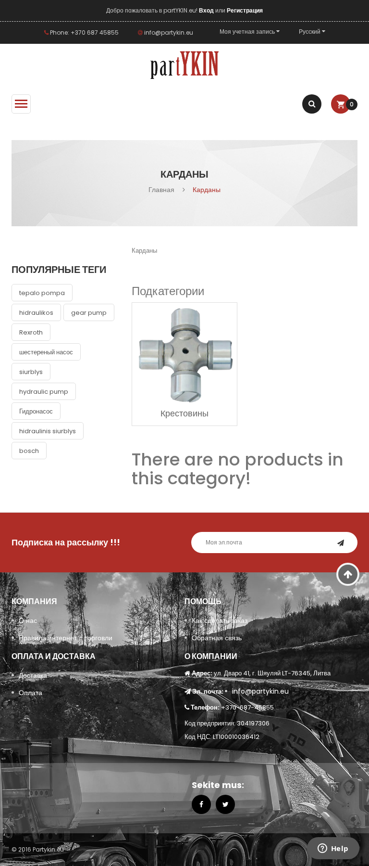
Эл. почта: (207, 691)
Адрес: (202, 673)
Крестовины (184, 413)
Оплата (30, 693)
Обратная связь (217, 638)
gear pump (89, 312)
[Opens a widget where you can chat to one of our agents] (333, 849)
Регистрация (245, 10)
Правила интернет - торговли (65, 638)
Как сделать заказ (219, 620)
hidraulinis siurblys (47, 431)
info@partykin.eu (168, 32)
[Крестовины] (184, 354)
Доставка (33, 675)
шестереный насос (46, 352)
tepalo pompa (42, 292)
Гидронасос (36, 411)
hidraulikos (36, 312)
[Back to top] (348, 574)
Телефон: (205, 707)
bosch (29, 450)
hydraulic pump (43, 391)
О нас (28, 620)
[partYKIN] (184, 65)
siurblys (31, 371)
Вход (207, 10)
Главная (161, 189)
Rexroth (31, 332)
